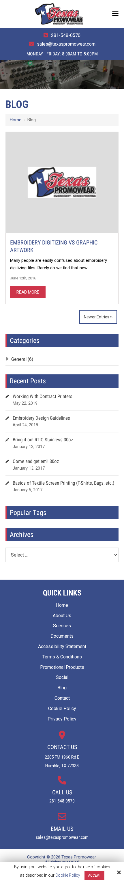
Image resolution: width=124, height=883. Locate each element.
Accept (94, 875)
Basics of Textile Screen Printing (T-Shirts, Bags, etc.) (63, 483)
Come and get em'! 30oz (36, 461)
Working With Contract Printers (42, 396)
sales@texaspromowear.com (66, 44)
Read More (27, 292)
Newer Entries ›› (98, 317)
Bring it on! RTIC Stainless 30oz (43, 440)
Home (15, 119)
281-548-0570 (65, 35)
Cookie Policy (67, 875)
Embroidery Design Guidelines (41, 418)
